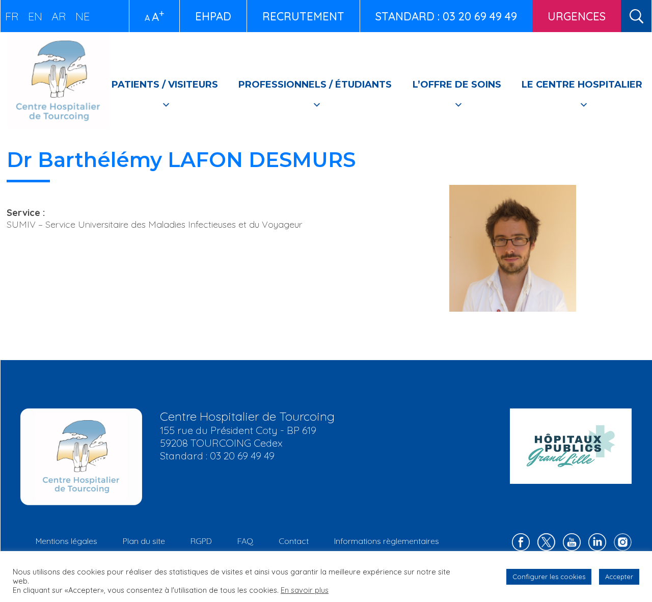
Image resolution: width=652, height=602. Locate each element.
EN (35, 16)
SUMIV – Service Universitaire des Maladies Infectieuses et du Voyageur (154, 224)
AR (58, 16)
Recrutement (303, 16)
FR (12, 16)
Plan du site (144, 541)
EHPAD (213, 16)
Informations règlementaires (386, 541)
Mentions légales (66, 541)
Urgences (577, 16)
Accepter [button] (619, 576)
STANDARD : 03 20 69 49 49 (446, 16)
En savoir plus (305, 590)
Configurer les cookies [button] (548, 576)
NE (82, 16)
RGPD (201, 541)
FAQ (245, 541)
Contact (294, 541)
